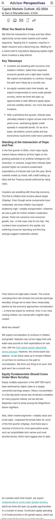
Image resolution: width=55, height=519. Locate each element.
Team (7, 13)
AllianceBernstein (21, 13)
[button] (8, 20)
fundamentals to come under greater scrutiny (24, 488)
